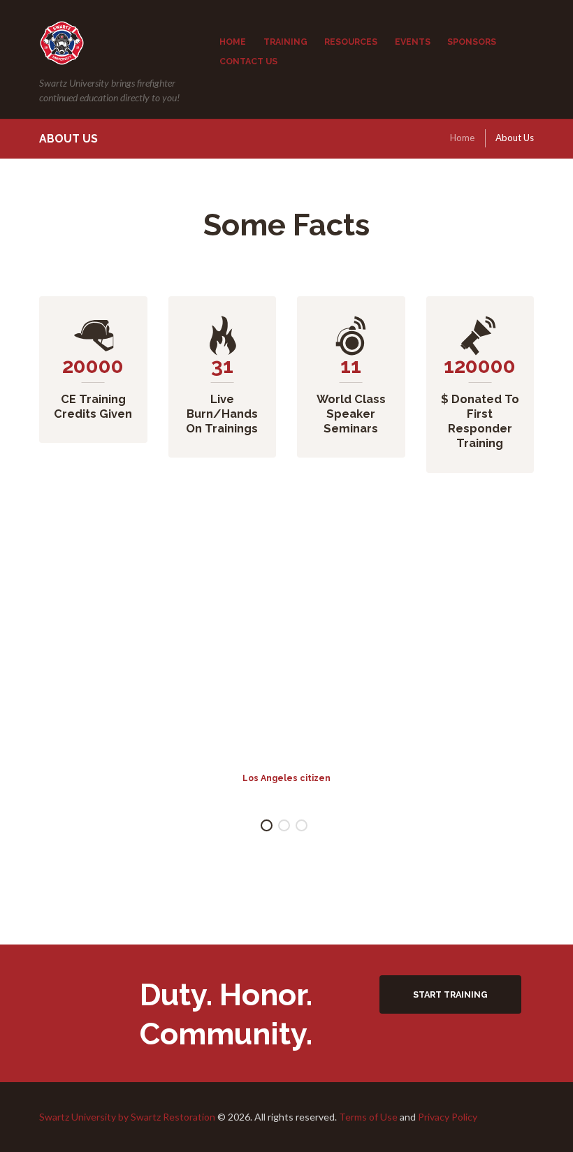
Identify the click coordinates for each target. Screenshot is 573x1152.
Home (462, 137)
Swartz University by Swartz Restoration (127, 1117)
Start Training (450, 994)
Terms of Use (368, 1117)
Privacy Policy (447, 1117)
